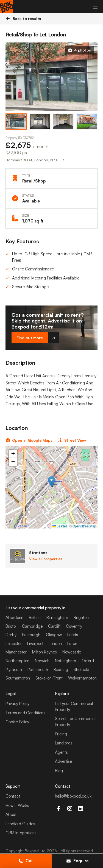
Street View (75, 440)
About (10, 814)
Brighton (81, 617)
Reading (61, 669)
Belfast (35, 617)
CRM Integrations (21, 832)
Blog (59, 770)
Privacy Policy (17, 703)
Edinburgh (31, 634)
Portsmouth (37, 669)
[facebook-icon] (58, 808)
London (55, 643)
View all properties (45, 559)
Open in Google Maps (32, 440)
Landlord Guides (20, 823)
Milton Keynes (44, 652)
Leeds (72, 634)
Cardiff (54, 626)
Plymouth (13, 669)
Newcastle (71, 652)
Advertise (63, 761)
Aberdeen (14, 617)
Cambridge (32, 626)
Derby (10, 634)
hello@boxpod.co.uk (73, 796)
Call (30, 860)
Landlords (64, 743)
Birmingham (57, 617)
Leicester (13, 643)
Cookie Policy (17, 721)
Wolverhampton (82, 678)
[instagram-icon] (69, 808)
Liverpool (35, 643)
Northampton (17, 660)
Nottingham (65, 660)
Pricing (61, 733)
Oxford (88, 660)
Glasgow (54, 634)
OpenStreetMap (84, 526)
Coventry (74, 626)
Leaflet (61, 526)
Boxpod (32, 850)
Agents (61, 752)
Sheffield (81, 669)
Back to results (27, 18)
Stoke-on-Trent (49, 678)
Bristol (10, 626)
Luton (72, 643)
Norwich (42, 660)
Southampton (17, 678)
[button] (51, 481)
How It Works (17, 805)
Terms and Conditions (25, 712)
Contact (12, 796)
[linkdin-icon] (80, 808)
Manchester (16, 652)
